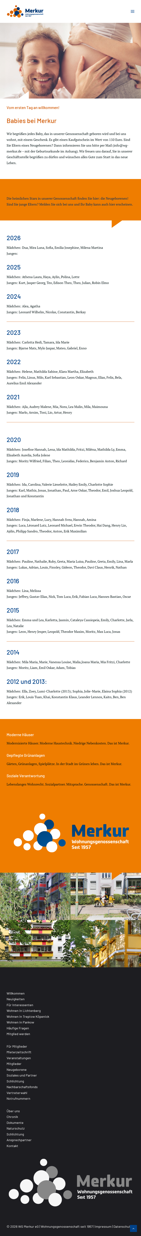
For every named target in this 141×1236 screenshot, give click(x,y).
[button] (132, 11)
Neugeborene (17, 1069)
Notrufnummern (18, 1098)
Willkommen (16, 993)
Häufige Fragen (18, 1028)
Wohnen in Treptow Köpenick (28, 1016)
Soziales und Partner (22, 1075)
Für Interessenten (20, 1005)
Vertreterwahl (17, 1093)
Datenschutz (122, 1226)
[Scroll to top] (133, 1228)
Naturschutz (16, 1128)
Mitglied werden (18, 1034)
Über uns (13, 1111)
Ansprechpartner (19, 1140)
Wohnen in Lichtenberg (24, 1011)
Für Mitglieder (17, 1046)
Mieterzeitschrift (19, 1052)
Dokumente (15, 1123)
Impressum (103, 1226)
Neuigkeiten (16, 999)
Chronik (12, 1117)
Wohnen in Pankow (20, 1022)
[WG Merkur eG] (25, 11)
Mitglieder (14, 1064)
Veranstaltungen (19, 1058)
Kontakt (12, 1146)
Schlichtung (15, 1081)
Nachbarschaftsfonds (22, 1087)
